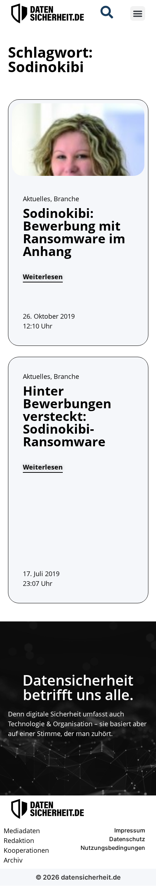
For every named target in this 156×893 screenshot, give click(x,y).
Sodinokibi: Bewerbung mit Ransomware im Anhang (74, 232)
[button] (137, 13)
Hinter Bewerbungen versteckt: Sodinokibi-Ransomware (67, 416)
